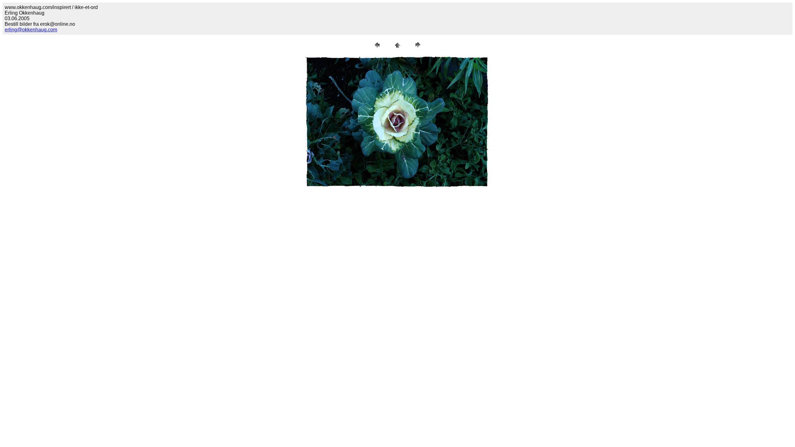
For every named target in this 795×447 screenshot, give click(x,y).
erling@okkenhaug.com (31, 29)
